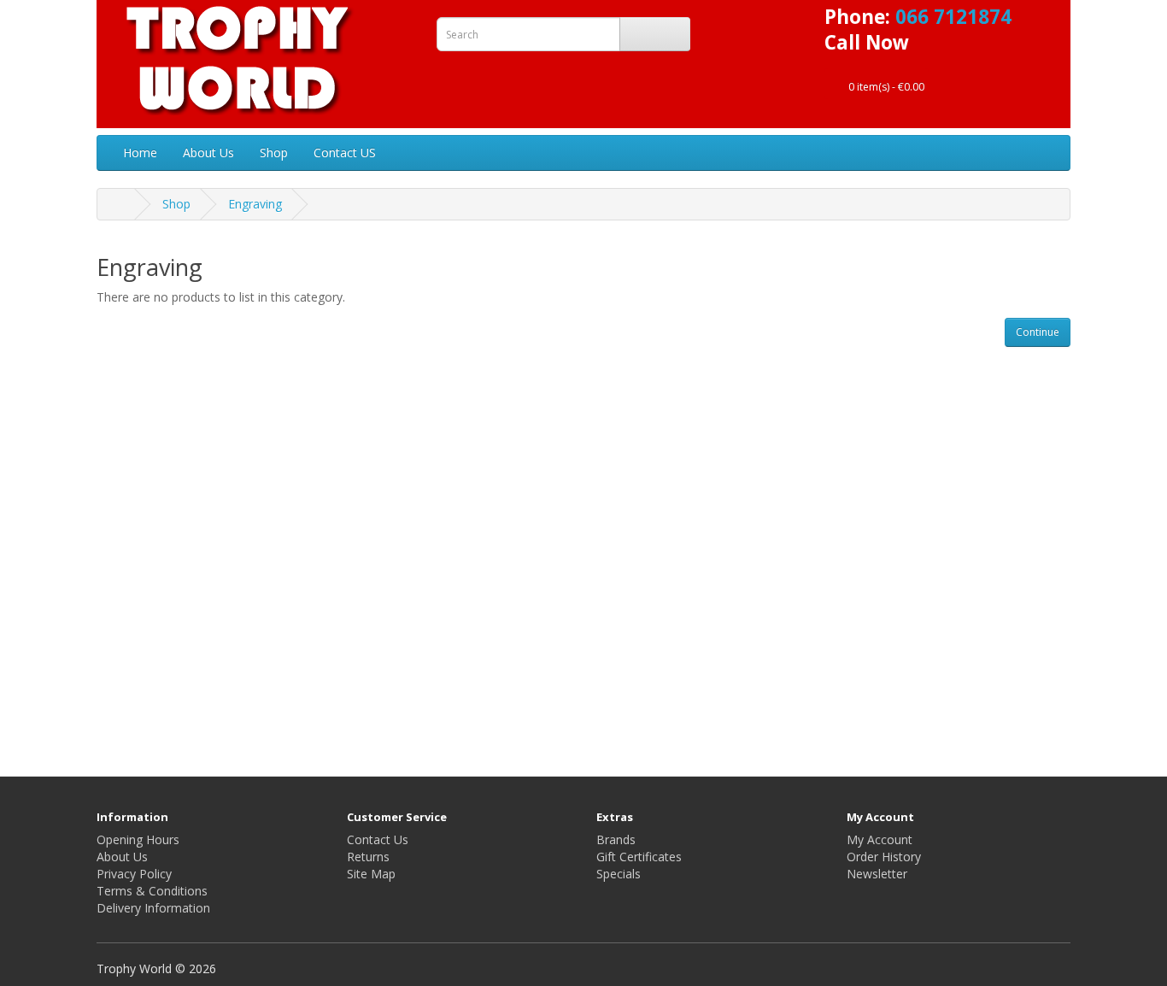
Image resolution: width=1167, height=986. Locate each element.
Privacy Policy (134, 874)
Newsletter (877, 874)
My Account (879, 839)
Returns (368, 856)
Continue (1037, 332)
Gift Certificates (639, 856)
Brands (616, 839)
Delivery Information (153, 908)
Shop (274, 152)
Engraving (255, 204)
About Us (208, 152)
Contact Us (377, 839)
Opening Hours (138, 839)
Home (140, 152)
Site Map (371, 874)
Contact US (345, 152)
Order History (884, 856)
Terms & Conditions (152, 891)
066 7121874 (953, 16)
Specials (618, 874)
